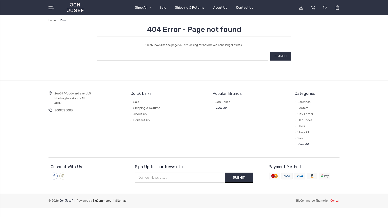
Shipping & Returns (189, 7)
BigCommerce (102, 200)
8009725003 (64, 110)
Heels (301, 126)
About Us (220, 7)
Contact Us (244, 7)
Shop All (141, 7)
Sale (163, 7)
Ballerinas (304, 102)
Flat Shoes (304, 120)
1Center (334, 200)
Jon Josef (222, 102)
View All (221, 108)
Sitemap (121, 200)
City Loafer (305, 114)
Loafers (302, 108)
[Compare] (313, 10)
